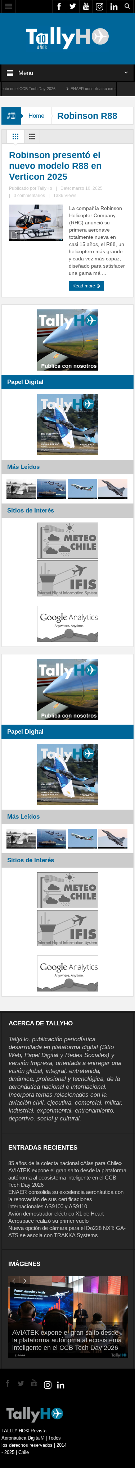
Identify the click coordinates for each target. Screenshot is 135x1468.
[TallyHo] (67, 38)
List (32, 138)
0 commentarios (29, 195)
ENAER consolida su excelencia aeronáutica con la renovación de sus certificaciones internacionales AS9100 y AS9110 (65, 1199)
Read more (84, 285)
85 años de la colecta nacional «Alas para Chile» (65, 1163)
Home (36, 115)
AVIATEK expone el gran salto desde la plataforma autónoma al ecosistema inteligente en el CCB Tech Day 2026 (67, 1177)
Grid (15, 138)
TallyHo (44, 188)
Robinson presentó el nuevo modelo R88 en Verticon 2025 (55, 166)
